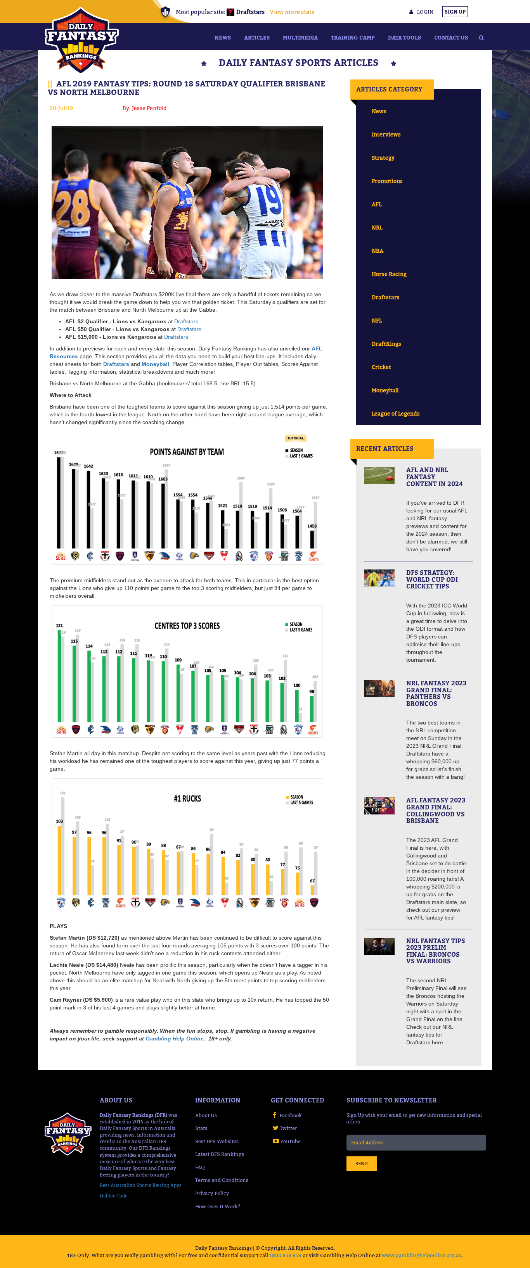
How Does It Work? (217, 1206)
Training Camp (353, 37)
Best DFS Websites (217, 1141)
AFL (376, 204)
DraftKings (386, 343)
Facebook (290, 1115)
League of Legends (396, 413)
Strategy (383, 157)
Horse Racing (389, 274)
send (361, 1163)
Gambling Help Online (174, 1038)
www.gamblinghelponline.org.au (422, 1255)
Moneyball (385, 390)
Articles (257, 37)
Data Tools (404, 37)
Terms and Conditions (221, 1180)
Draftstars (186, 321)
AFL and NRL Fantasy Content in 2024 (434, 476)
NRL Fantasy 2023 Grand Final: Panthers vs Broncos (436, 693)
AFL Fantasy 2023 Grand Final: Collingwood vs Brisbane (435, 810)
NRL (377, 227)
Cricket (381, 367)
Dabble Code (113, 1196)
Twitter (288, 1128)
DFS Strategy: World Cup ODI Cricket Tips (432, 579)
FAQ (200, 1167)
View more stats (292, 11)
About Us (206, 1115)
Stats (201, 1128)
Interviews (386, 134)
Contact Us (451, 37)
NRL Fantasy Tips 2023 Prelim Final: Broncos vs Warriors (435, 951)
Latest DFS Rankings (219, 1154)
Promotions (387, 181)
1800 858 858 (285, 1255)
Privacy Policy (212, 1193)
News (223, 37)
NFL (377, 320)
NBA (377, 250)
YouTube (290, 1141)
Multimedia (300, 37)
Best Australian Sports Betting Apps (141, 1185)
